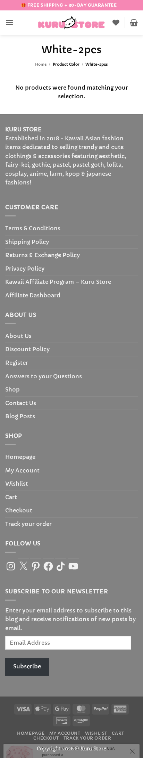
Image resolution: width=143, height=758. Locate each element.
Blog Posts (20, 416)
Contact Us (20, 402)
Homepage (20, 456)
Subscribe (27, 666)
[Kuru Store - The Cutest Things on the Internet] (71, 23)
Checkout (18, 510)
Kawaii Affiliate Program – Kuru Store (58, 281)
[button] (9, 22)
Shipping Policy (27, 241)
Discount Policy (27, 349)
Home (41, 64)
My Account (22, 470)
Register (16, 362)
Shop (12, 389)
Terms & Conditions (32, 228)
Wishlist (16, 483)
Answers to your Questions (43, 376)
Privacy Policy (24, 268)
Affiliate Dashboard (32, 295)
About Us (18, 335)
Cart (11, 497)
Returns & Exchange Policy (42, 255)
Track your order (28, 523)
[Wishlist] (115, 22)
